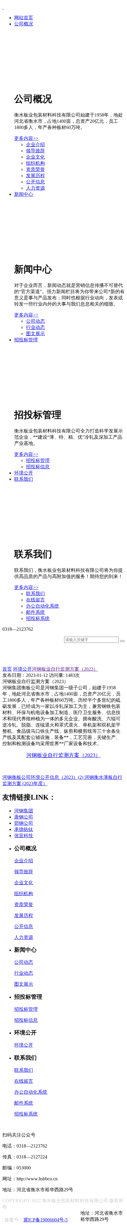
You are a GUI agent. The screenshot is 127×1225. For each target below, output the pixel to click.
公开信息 (35, 181)
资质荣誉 (35, 169)
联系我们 (23, 479)
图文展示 (35, 333)
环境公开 (23, 472)
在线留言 (35, 599)
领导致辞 (35, 150)
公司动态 (35, 321)
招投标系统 (38, 618)
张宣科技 (23, 835)
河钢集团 (23, 810)
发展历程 (35, 175)
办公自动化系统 (42, 606)
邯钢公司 (23, 823)
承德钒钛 (23, 829)
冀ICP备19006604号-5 (45, 1219)
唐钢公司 (23, 816)
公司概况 (23, 23)
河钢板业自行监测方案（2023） (65, 669)
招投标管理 (26, 339)
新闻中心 (23, 194)
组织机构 (35, 163)
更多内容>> (26, 138)
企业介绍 (35, 144)
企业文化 (35, 156)
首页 (7, 669)
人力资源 (35, 188)
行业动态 (35, 327)
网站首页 (23, 17)
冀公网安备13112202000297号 (45, 1213)
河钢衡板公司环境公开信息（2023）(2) (43, 777)
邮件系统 (35, 612)
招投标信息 (38, 466)
